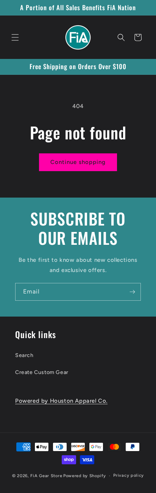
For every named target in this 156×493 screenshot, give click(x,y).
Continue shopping (78, 162)
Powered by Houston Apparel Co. (61, 400)
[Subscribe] (132, 292)
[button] (15, 37)
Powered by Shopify (84, 475)
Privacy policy (128, 475)
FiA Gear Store (46, 475)
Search (24, 355)
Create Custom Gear (42, 372)
